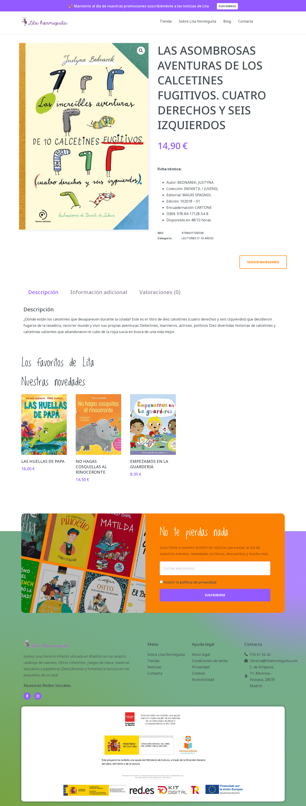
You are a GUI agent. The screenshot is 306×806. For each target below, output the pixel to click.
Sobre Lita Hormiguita (197, 21)
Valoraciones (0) (160, 292)
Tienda (166, 21)
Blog (227, 21)
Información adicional (98, 292)
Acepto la (190, 582)
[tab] (43, 292)
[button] (141, 51)
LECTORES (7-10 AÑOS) (197, 238)
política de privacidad (198, 582)
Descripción (43, 292)
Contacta (245, 21)
